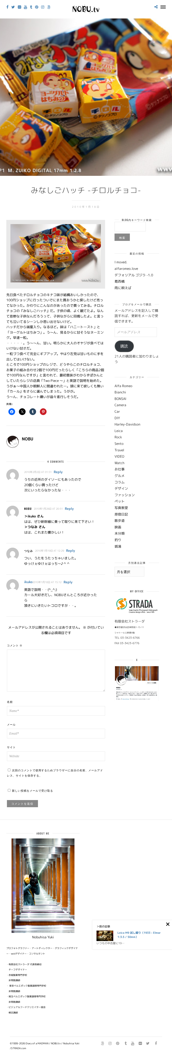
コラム (120, 482)
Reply (58, 472)
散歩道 (120, 520)
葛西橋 (120, 281)
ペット (120, 501)
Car (117, 411)
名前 (10, 702)
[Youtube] (25, 7)
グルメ (120, 475)
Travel (119, 450)
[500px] (48, 7)
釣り (118, 540)
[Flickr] (19, 7)
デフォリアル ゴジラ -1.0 (134, 275)
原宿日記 (121, 514)
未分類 (120, 533)
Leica (119, 430)
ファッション (125, 495)
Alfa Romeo (123, 386)
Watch (119, 463)
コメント (14, 645)
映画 (118, 527)
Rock (118, 437)
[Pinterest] (36, 7)
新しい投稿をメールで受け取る (32, 790)
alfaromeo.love (126, 268)
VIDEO (119, 456)
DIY (117, 418)
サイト (11, 747)
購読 (124, 346)
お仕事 (120, 469)
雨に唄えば (123, 288)
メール (11, 724)
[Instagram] (42, 7)
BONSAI (120, 398)
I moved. (121, 262)
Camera (120, 405)
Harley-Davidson (127, 424)
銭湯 (118, 546)
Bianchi (120, 392)
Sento (119, 443)
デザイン (121, 488)
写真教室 (121, 507)
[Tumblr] (31, 7)
